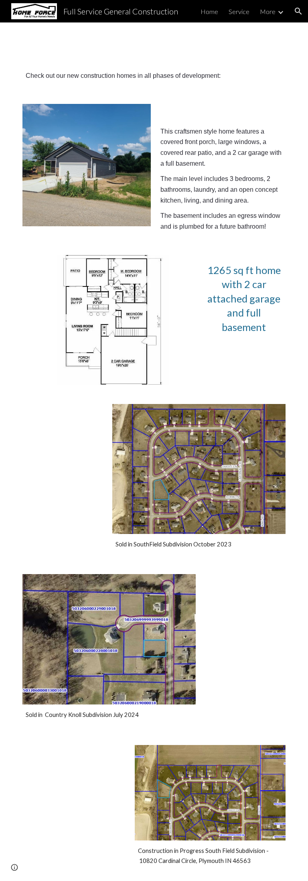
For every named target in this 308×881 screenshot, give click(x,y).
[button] (298, 11)
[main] (153, 76)
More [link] (268, 11)
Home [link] (209, 11)
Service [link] (239, 11)
